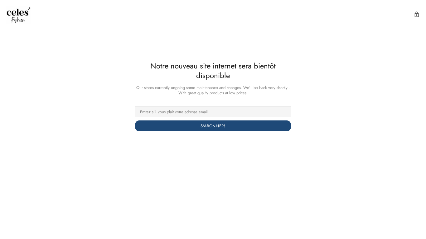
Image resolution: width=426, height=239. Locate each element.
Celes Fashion (18, 15)
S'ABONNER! (213, 126)
